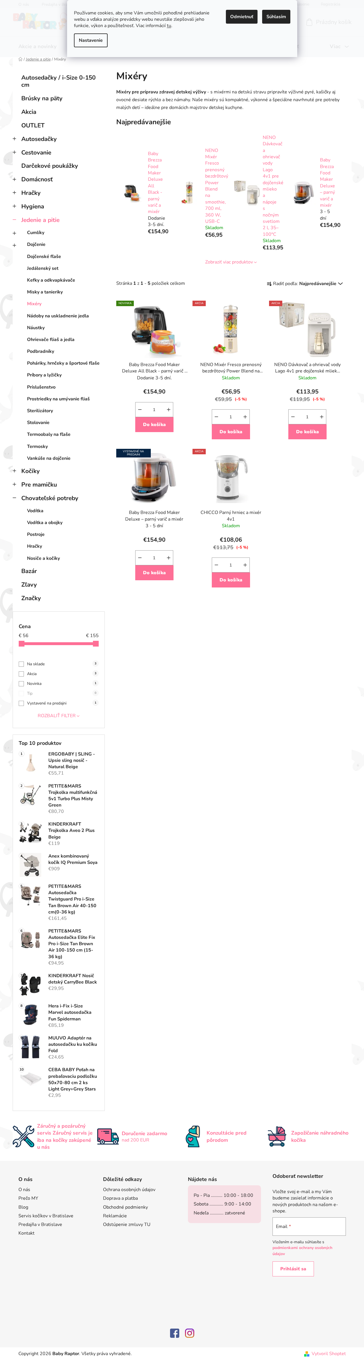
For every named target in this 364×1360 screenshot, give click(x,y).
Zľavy (29, 585)
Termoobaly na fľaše (48, 434)
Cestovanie (36, 152)
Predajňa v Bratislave (40, 1224)
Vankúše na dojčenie (48, 458)
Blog (23, 1207)
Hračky (31, 193)
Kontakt (26, 1233)
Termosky (37, 446)
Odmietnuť (241, 17)
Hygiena (32, 206)
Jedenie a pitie (40, 220)
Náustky (36, 328)
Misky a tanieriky (45, 292)
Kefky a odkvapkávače (51, 280)
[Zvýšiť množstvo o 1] (168, 409)
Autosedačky (39, 139)
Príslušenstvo (41, 387)
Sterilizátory (40, 411)
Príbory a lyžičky (44, 375)
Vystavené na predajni (61, 703)
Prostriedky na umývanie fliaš (58, 399)
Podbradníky (40, 351)
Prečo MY (28, 1198)
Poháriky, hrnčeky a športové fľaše (63, 363)
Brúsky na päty (41, 98)
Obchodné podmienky (125, 1207)
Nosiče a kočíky (43, 558)
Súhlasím (276, 17)
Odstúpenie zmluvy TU (126, 1224)
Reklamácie (115, 1216)
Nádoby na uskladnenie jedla (58, 316)
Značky (31, 598)
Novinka (61, 683)
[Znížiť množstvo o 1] (140, 409)
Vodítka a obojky (44, 522)
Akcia (28, 112)
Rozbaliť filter (57, 716)
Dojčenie (36, 244)
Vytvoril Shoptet (329, 1353)
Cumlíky (35, 232)
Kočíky (30, 471)
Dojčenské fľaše (44, 256)
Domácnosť (37, 179)
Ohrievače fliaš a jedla (51, 339)
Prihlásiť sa (293, 1269)
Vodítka (35, 511)
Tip (61, 693)
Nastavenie (91, 40)
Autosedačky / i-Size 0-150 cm (58, 81)
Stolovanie (38, 422)
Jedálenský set (42, 268)
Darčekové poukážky (49, 166)
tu (169, 25)
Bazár (29, 571)
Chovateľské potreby (49, 498)
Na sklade (61, 664)
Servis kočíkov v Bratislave (45, 1216)
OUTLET (33, 125)
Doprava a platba (120, 1198)
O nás (24, 1189)
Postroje (36, 534)
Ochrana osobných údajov (129, 1189)
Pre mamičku (39, 485)
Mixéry (34, 304)
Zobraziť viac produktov (229, 262)
